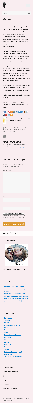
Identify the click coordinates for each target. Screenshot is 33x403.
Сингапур (7, 332)
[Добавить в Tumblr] (4, 115)
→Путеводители (8, 367)
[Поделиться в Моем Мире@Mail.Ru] (14, 112)
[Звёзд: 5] (9, 120)
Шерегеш (7, 344)
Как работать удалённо (10, 372)
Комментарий (8, 170)
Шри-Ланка (8, 337)
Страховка (6, 384)
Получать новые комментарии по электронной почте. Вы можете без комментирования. (15, 217)
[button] (28, 5)
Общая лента (21, 129)
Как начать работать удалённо (14, 286)
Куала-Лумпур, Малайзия (12, 335)
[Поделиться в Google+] (9, 112)
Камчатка (7, 347)
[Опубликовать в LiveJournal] (17, 112)
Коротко (5, 131)
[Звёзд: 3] (6, 120)
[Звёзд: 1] (28, 118)
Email (5, 205)
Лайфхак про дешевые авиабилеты (16, 296)
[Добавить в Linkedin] (22, 112)
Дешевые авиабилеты (10, 376)
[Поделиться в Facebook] (6, 112)
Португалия (8, 318)
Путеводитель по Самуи (12, 325)
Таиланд (7, 320)
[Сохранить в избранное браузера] (11, 115)
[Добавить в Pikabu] (25, 112)
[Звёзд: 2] (29, 118)
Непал (6, 327)
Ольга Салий (8, 127)
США (5, 340)
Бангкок (7, 323)
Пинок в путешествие (10, 389)
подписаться (7, 219)
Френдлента (16, 306)
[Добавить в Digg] (27, 112)
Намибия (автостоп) (10, 354)
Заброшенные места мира (13, 357)
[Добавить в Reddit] (9, 115)
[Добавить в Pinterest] (6, 115)
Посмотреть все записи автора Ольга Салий (15, 147)
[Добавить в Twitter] (19, 112)
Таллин (6, 349)
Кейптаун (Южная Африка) (13, 352)
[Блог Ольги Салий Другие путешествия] (6, 5)
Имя (4, 196)
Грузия (6, 342)
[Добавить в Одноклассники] (11, 112)
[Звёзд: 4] (7, 120)
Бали (6, 330)
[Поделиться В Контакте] (4, 112)
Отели (4, 380)
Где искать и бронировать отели (14, 293)
